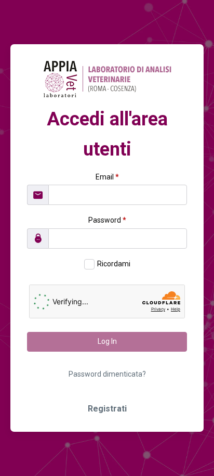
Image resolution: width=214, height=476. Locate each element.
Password (107, 220)
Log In (107, 341)
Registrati (107, 409)
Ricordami (113, 264)
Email (107, 177)
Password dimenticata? (107, 374)
